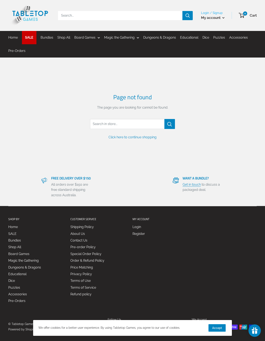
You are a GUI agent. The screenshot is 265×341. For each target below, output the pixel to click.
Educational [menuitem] (189, 37)
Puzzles (14, 287)
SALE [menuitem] (29, 37)
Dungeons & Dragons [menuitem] (159, 37)
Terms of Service (83, 287)
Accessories (17, 294)
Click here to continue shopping (132, 137)
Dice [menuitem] (205, 37)
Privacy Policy (81, 274)
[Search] (187, 15)
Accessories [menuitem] (238, 37)
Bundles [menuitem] (47, 37)
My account (211, 18)
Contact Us (78, 240)
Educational (17, 274)
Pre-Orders (16, 301)
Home (13, 227)
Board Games (18, 254)
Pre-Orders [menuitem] (16, 51)
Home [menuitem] (13, 37)
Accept (217, 328)
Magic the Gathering (23, 260)
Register (138, 234)
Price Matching (81, 267)
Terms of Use (80, 281)
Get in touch (192, 184)
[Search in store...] (169, 124)
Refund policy (81, 294)
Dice (11, 281)
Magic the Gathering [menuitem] (119, 37)
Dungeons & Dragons (24, 267)
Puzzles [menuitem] (219, 37)
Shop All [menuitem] (63, 37)
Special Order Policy (85, 254)
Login (136, 227)
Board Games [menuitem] (84, 37)
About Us (77, 234)
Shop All (14, 247)
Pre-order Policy (83, 247)
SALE (12, 234)
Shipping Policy (82, 227)
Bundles (14, 240)
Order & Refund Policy (87, 260)
